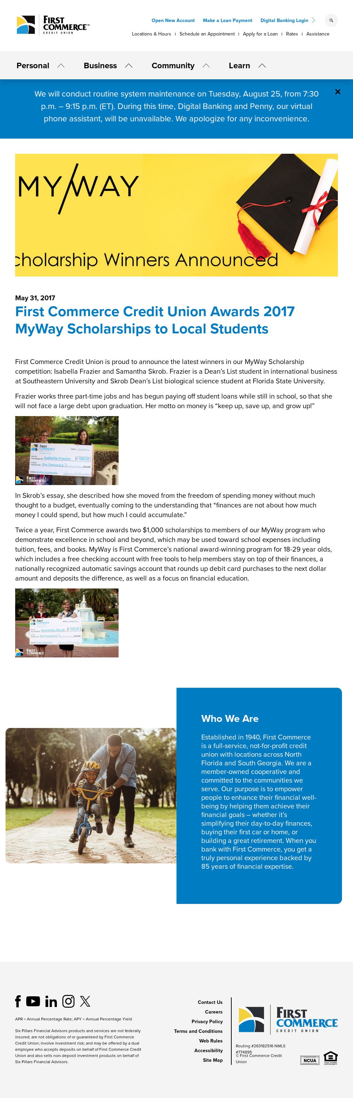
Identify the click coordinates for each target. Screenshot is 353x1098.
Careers (214, 1012)
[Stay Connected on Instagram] (68, 1001)
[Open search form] (331, 20)
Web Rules (211, 1041)
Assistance (318, 34)
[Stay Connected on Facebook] (18, 1001)
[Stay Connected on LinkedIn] (51, 1001)
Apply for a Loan (260, 34)
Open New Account (173, 20)
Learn (239, 65)
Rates (292, 34)
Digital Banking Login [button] (284, 20)
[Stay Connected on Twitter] (85, 1001)
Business (100, 65)
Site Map (213, 1060)
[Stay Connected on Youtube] (33, 1001)
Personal (33, 65)
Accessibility (208, 1050)
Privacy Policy (207, 1021)
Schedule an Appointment (207, 34)
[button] (58, 65)
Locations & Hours (151, 34)
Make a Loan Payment (227, 20)
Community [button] (173, 65)
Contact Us (210, 1002)
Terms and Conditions (198, 1031)
